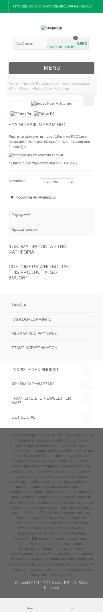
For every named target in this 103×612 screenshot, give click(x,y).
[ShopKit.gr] (51, 28)
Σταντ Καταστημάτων (34, 347)
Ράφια (24, 89)
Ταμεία (18, 305)
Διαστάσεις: (18, 181)
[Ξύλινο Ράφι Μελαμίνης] (20, 114)
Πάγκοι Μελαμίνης (31, 319)
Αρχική (14, 83)
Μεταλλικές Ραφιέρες (34, 333)
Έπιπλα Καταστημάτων (41, 83)
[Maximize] (88, 100)
